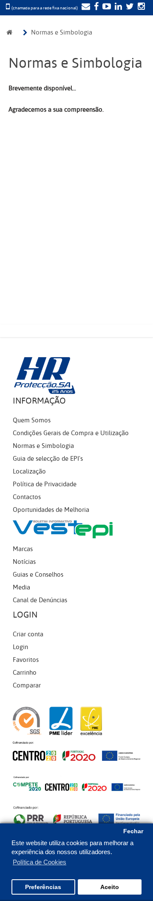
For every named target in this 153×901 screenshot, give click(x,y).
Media (21, 587)
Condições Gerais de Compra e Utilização (71, 433)
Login (20, 647)
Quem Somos (32, 420)
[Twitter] (129, 7)
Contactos (27, 497)
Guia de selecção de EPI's (48, 458)
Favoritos (26, 659)
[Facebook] (95, 7)
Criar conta (28, 634)
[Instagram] (140, 7)
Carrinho (25, 672)
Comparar (27, 685)
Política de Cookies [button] (39, 862)
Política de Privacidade (44, 484)
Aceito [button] (109, 887)
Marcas (23, 549)
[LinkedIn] (117, 7)
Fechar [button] (133, 831)
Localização (29, 471)
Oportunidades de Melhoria (51, 509)
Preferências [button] (43, 887)
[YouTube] (105, 7)
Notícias (24, 561)
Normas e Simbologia (61, 32)
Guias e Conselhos (38, 574)
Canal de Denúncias (40, 600)
